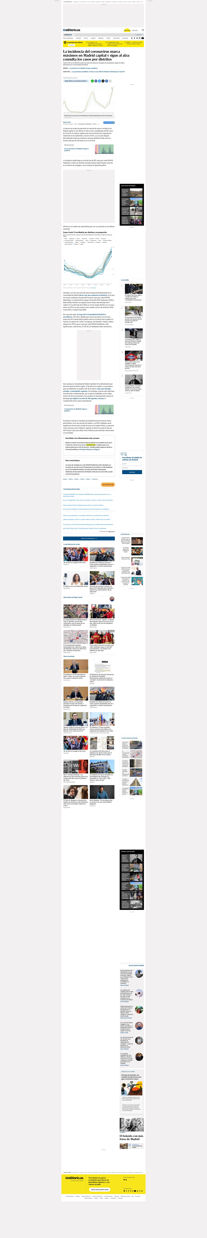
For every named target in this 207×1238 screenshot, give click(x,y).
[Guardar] (110, 81)
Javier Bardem (92, 1)
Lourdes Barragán (129, 324)
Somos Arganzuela (68, 38)
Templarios (134, 1)
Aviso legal (116, 1196)
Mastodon (120, 1198)
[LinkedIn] (106, 81)
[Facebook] (134, 38)
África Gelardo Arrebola (69, 782)
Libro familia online (130, 1172)
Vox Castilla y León (114, 1)
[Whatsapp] (92, 81)
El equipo (78, 1196)
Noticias (65, 479)
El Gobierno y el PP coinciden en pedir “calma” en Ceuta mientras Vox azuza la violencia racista (74, 676)
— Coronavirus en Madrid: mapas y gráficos (80, 68)
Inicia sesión (134, 30)
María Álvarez (66, 588)
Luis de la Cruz (128, 393)
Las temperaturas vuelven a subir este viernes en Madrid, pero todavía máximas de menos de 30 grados (133, 342)
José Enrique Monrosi (95, 733)
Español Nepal (75, 1)
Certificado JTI (114, 1198)
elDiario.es (92, 593)
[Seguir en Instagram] (132, 1191)
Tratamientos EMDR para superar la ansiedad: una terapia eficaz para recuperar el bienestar (126, 581)
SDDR (86, 1172)
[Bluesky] (99, 81)
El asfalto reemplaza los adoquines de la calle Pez (125, 772)
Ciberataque (98, 1)
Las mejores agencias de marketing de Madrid (126, 550)
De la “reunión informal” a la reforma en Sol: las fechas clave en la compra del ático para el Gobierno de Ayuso (75, 777)
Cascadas (89, 1172)
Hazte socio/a (127, 30)
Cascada (142, 1)
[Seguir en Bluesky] (124, 1191)
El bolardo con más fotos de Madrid (131, 1137)
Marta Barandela (105, 733)
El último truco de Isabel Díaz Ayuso (75, 586)
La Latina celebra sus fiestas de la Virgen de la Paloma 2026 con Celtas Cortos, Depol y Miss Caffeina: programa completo (125, 220)
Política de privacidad (125, 1196)
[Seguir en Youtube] (135, 1191)
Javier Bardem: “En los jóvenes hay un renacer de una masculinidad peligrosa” (101, 802)
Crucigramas (81, 1172)
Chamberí (78, 38)
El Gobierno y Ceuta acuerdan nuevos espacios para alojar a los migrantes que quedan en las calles (101, 729)
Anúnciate (125, 38)
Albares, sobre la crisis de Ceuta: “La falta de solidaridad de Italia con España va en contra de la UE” (75, 729)
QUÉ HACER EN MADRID (128, 185)
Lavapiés (93, 38)
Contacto (96, 1198)
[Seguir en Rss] (142, 1191)
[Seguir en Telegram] (130, 1191)
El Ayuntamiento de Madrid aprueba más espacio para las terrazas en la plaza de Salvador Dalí (133, 319)
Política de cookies (88, 1198)
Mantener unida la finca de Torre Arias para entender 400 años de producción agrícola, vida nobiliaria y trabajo (125, 904)
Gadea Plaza (128, 346)
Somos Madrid (128, 302)
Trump (88, 1)
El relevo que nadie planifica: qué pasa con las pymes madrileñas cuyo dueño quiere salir (125, 570)
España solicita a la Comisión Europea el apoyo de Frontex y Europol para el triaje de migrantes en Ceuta (75, 704)
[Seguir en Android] (124, 1179)
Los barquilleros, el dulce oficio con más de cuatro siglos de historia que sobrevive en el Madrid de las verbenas (125, 895)
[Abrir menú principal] (143, 30)
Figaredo (102, 1)
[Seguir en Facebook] (128, 1191)
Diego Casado (67, 122)
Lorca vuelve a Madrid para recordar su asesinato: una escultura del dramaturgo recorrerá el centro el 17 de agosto (125, 211)
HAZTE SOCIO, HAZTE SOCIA (99, 1189)
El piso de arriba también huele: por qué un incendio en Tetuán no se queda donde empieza (126, 540)
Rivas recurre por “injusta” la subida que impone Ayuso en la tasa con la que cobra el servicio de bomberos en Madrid (102, 622)
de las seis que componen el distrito (93, 295)
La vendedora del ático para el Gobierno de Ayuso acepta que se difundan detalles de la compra (101, 753)
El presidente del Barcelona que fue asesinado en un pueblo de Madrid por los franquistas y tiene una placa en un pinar (125, 867)
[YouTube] (142, 38)
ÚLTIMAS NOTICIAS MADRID (130, 738)
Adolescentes (114, 1172)
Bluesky (89, 449)
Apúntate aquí (90, 445)
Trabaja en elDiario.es (86, 1196)
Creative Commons (108, 1196)
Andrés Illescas (93, 568)
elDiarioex (92, 683)
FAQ (132, 1196)
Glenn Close (125, 1)
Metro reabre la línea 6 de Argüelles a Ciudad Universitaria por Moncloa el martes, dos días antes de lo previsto (133, 365)
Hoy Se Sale (116, 38)
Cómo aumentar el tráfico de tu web (125, 558)
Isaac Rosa (66, 564)
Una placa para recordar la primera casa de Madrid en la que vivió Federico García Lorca (125, 782)
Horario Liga (109, 1172)
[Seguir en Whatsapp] (139, 1191)
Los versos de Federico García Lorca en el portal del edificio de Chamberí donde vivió (125, 763)
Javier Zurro (92, 805)
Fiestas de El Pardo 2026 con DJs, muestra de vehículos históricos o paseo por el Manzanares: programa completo (125, 192)
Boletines (107, 1198)
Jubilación (120, 1)
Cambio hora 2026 (75, 1172)
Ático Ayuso (84, 1)
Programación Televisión (138, 1172)
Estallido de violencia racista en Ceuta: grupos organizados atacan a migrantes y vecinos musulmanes (101, 564)
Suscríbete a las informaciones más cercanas (82, 438)
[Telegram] (137, 38)
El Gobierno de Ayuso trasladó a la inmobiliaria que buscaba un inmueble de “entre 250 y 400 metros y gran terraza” (101, 777)
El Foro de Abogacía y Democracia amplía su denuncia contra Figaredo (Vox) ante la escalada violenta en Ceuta (75, 803)
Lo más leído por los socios (71, 544)
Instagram (96, 449)
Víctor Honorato (67, 733)
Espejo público (107, 1)
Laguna (100, 1172)
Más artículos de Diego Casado (72, 597)
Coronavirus (95, 479)
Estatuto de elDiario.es (97, 1196)
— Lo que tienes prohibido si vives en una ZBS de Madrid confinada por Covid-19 (94, 72)
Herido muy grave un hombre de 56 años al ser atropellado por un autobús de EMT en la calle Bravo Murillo (125, 745)
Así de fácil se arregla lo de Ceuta (74, 562)
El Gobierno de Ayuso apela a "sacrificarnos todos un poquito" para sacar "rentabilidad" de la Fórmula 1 (133, 297)
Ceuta (80, 1)
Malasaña (101, 38)
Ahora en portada (68, 656)
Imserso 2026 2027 (95, 1172)
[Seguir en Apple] (126, 1179)
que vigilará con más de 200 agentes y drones (87, 398)
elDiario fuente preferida (121, 1172)
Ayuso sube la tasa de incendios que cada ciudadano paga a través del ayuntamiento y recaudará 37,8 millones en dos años (102, 647)
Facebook (83, 449)
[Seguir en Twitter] (126, 1191)
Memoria (104, 1172)
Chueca (86, 38)
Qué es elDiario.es (70, 1196)
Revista (101, 1198)
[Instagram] (139, 38)
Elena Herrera (66, 680)
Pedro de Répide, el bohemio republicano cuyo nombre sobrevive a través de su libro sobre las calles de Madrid (133, 388)
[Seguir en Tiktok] (137, 1191)
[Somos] (69, 35)
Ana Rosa (138, 1)
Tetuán (108, 38)
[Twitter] (132, 38)
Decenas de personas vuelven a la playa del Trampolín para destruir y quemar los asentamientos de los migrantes (101, 589)
